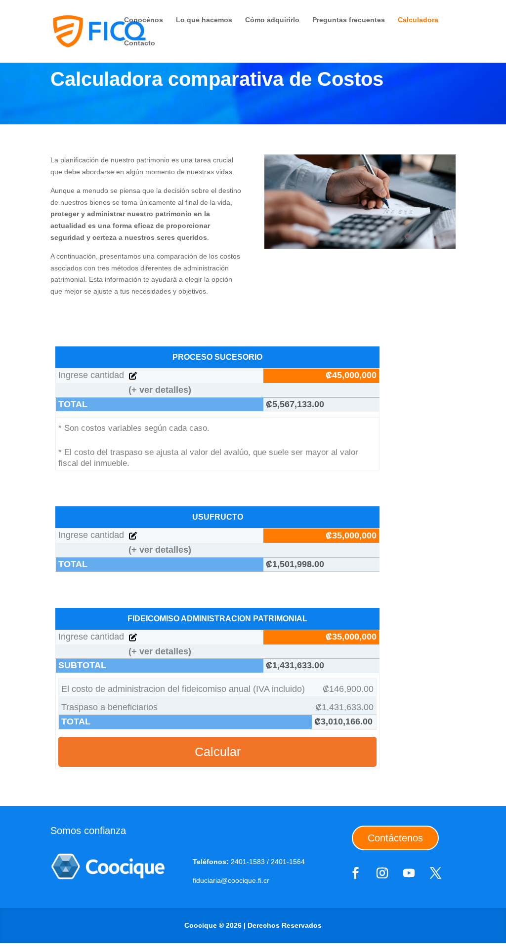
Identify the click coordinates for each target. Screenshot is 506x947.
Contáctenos (395, 838)
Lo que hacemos (204, 20)
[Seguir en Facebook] (355, 873)
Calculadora (418, 20)
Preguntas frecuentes (348, 20)
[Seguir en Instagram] (382, 873)
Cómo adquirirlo (272, 20)
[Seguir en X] (435, 873)
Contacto (139, 43)
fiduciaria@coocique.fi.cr (231, 880)
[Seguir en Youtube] (408, 873)
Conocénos (143, 20)
